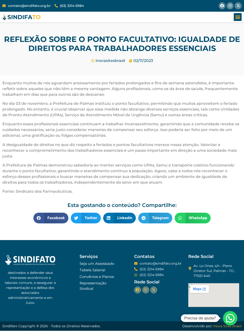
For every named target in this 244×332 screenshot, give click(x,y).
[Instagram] (230, 5)
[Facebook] (222, 5)
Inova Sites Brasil (227, 326)
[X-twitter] (238, 5)
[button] (238, 17)
